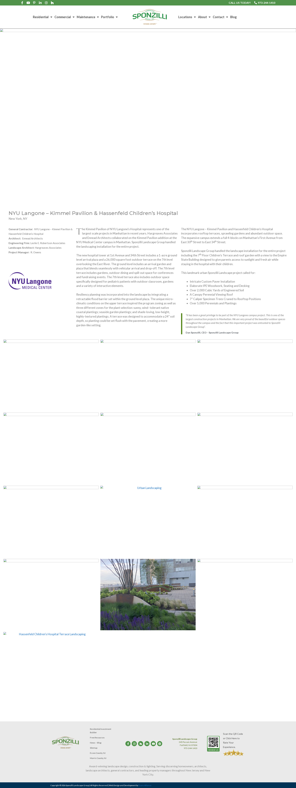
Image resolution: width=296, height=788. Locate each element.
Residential (41, 17)
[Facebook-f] (22, 2)
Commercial (62, 17)
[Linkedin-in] (40, 2)
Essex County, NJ (98, 753)
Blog (233, 17)
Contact (218, 17)
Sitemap (93, 748)
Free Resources (97, 737)
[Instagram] (46, 2)
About (202, 17)
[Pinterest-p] (34, 2)
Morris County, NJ (98, 758)
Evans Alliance (145, 785)
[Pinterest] (159, 743)
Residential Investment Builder (100, 731)
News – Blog (95, 742)
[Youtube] (28, 2)
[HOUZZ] (52, 2)
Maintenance (86, 17)
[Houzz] (140, 743)
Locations (185, 17)
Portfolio (107, 17)
